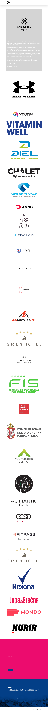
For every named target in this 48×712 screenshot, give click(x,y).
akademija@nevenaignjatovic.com (16, 698)
